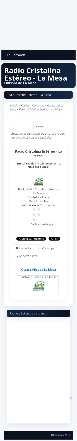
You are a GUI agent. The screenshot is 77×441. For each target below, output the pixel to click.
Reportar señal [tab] (28, 256)
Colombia (38, 105)
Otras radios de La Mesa (38, 270)
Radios (25, 105)
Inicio (14, 105)
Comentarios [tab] (27, 248)
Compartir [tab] (51, 248)
